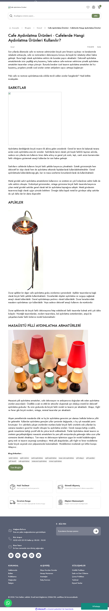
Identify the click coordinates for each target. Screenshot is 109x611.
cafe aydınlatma (24, 461)
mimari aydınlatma (55, 461)
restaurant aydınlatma (39, 461)
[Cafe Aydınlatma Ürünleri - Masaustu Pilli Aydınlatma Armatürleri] (48, 362)
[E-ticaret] (54, 609)
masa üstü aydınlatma (66, 458)
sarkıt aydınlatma (37, 458)
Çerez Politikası (78, 576)
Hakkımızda (12, 570)
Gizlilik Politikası (78, 570)
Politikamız (12, 576)
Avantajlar (44, 576)
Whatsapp (96, 606)
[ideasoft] (40, 609)
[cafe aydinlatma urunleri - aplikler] (25, 250)
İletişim (11, 583)
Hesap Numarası (46, 573)
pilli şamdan (90, 458)
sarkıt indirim (13, 458)
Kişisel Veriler (77, 583)
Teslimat (75, 580)
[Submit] (96, 531)
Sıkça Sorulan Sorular (48, 570)
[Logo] (17, 7)
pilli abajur (80, 458)
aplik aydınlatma (50, 458)
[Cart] (99, 7)
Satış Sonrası (45, 580)
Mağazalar (12, 580)
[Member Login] (93, 7)
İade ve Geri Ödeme (80, 573)
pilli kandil (12, 461)
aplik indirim (24, 458)
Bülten (10, 573)
